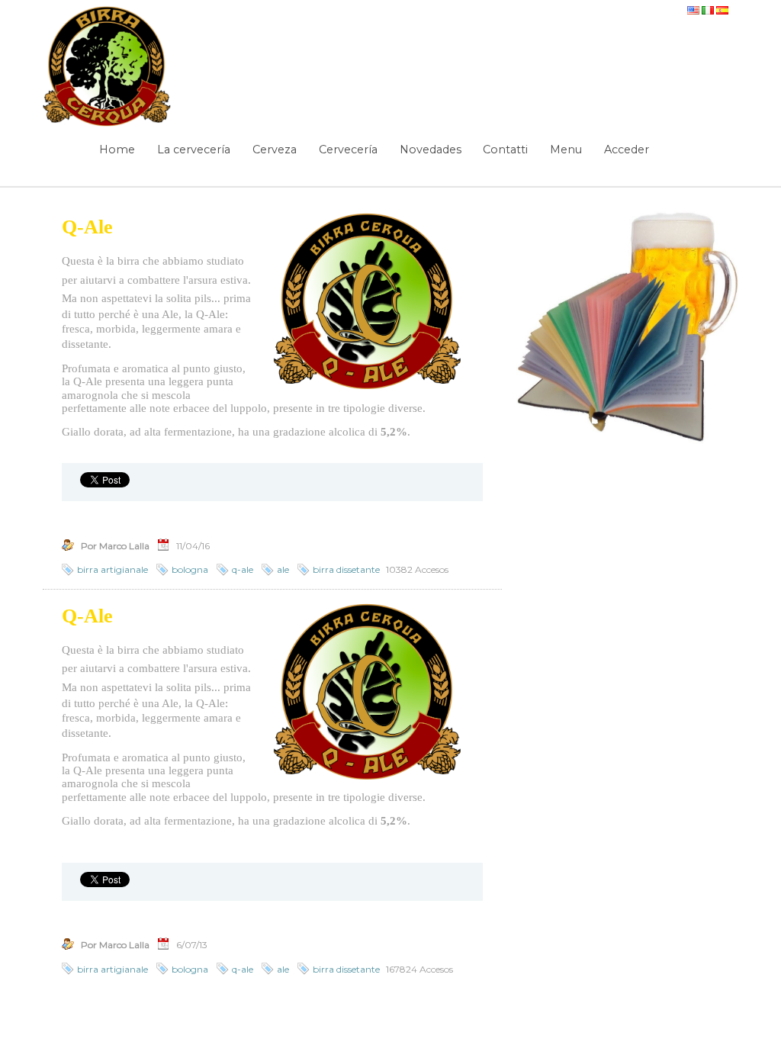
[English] (694, 7)
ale (283, 569)
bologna (190, 569)
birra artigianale (112, 569)
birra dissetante (346, 569)
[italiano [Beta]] (709, 7)
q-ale (242, 569)
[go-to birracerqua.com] (107, 66)
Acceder (626, 149)
